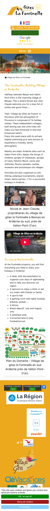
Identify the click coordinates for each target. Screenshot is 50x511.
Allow (13, 389)
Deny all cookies (25, 502)
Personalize (25, 507)
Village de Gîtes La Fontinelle (18, 77)
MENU (22, 51)
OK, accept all (25, 496)
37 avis (36, 430)
